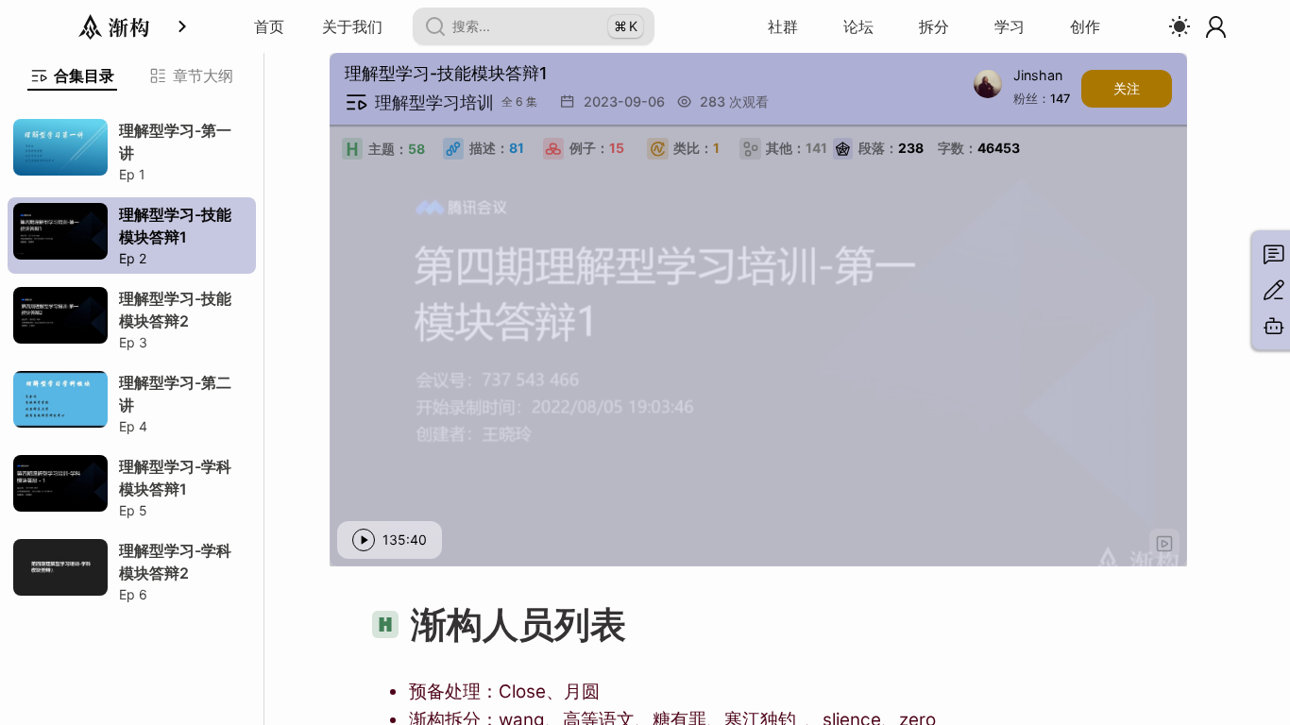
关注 (1126, 88)
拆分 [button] (934, 26)
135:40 (404, 539)
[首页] (113, 26)
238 (891, 148)
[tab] (72, 75)
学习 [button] (1009, 26)
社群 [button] (783, 26)
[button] (1164, 544)
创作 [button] (1085, 26)
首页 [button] (269, 26)
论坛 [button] (858, 26)
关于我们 (352, 26)
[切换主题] (1179, 26)
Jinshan (1037, 76)
